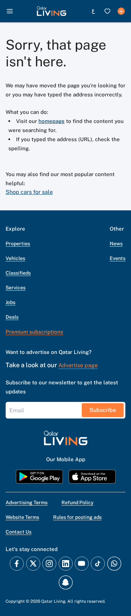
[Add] (121, 11)
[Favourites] (107, 11)
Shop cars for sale (29, 192)
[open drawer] (10, 11)
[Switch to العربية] (93, 11)
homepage (51, 121)
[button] (51, 11)
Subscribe (102, 410)
